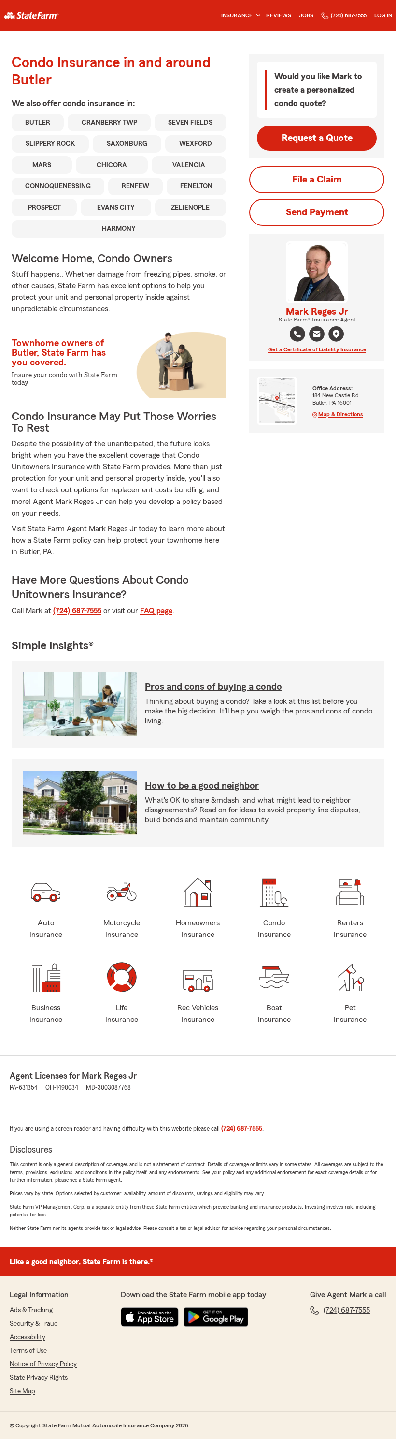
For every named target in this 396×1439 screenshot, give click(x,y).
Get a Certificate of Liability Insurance (317, 349)
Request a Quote (317, 138)
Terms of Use (28, 1350)
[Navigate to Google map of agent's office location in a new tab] (336, 334)
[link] (31, 15)
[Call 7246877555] (297, 334)
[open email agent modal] (317, 335)
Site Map (22, 1391)
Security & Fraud (34, 1323)
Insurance (237, 15)
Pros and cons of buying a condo (213, 687)
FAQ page (156, 611)
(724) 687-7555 (349, 15)
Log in (383, 15)
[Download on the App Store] (150, 1317)
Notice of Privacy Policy (43, 1364)
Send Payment (317, 212)
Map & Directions (340, 414)
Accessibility (27, 1337)
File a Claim (317, 179)
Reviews (278, 15)
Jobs (306, 15)
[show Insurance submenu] (256, 15)
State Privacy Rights (39, 1377)
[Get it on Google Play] (216, 1317)
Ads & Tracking (31, 1310)
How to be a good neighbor (202, 786)
